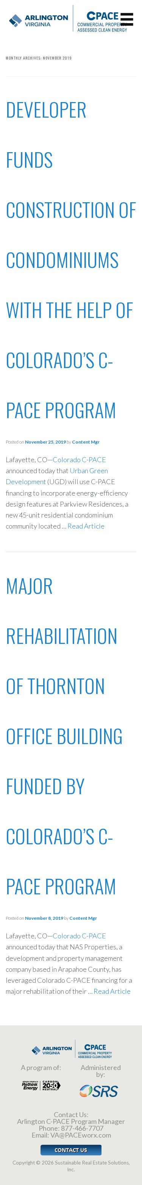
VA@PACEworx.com (80, 1135)
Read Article (86, 526)
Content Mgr (86, 442)
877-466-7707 (82, 1128)
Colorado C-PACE (79, 459)
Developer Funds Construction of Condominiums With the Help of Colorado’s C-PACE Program (71, 259)
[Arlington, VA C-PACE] (66, 17)
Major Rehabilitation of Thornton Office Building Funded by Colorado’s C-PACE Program (64, 735)
